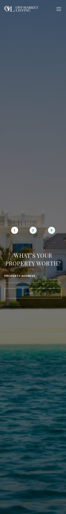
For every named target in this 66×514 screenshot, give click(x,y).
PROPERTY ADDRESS (19, 275)
